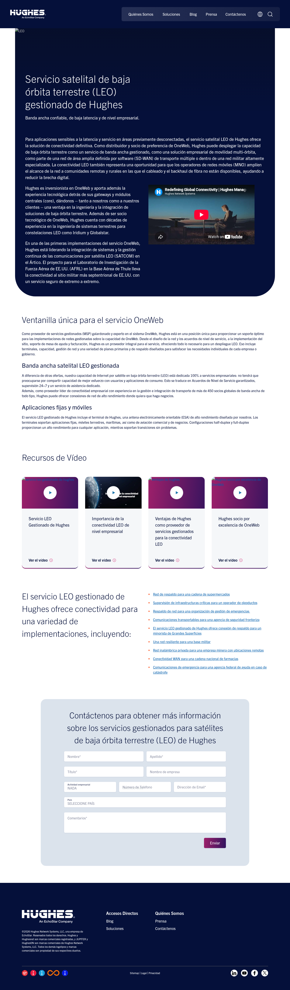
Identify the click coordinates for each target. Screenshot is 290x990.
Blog (193, 14)
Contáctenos (235, 14)
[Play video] (50, 493)
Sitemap (134, 973)
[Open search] (270, 14)
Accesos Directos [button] (122, 913)
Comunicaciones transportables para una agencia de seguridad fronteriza (206, 619)
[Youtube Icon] (244, 973)
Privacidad (154, 973)
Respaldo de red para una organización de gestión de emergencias (201, 611)
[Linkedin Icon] (234, 973)
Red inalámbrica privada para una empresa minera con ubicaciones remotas (208, 650)
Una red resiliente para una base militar (182, 641)
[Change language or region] (260, 14)
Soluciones (171, 14)
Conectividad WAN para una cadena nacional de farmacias (195, 658)
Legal (144, 973)
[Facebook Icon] (254, 973)
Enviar (215, 842)
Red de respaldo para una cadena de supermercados (191, 594)
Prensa (211, 14)
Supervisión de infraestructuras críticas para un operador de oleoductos (205, 602)
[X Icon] (264, 973)
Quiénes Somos (140, 14)
